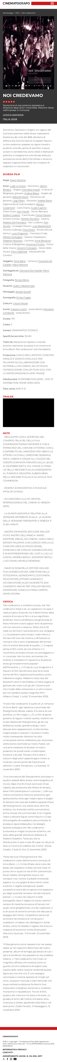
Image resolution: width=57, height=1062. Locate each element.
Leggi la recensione (13, 114)
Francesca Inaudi (31, 189)
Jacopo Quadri (23, 291)
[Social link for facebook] (7, 1059)
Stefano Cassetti (11, 215)
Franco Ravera (43, 215)
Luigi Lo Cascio (18, 186)
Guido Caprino (38, 207)
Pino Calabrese (19, 251)
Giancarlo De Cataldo (30, 270)
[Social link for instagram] (11, 1059)
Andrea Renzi (45, 200)
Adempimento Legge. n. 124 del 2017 (22, 1056)
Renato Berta (22, 280)
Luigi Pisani (18, 200)
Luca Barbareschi (41, 226)
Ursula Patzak (20, 303)
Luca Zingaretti (20, 233)
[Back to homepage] (10, 1036)
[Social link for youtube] (15, 1059)
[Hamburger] (52, 3)
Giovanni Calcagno (27, 248)
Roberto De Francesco (14, 222)
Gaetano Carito (19, 309)
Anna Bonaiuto (43, 240)
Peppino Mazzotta (13, 240)
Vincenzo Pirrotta (35, 244)
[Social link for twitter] (4, 1059)
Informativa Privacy (15, 1049)
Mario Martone (18, 180)
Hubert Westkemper (24, 285)
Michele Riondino (30, 218)
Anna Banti (20, 261)
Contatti (8, 1052)
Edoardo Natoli (20, 197)
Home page (8, 13)
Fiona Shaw (29, 229)
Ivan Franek (23, 211)
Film (18, 13)
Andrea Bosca (31, 193)
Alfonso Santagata (12, 237)
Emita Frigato (23, 297)
